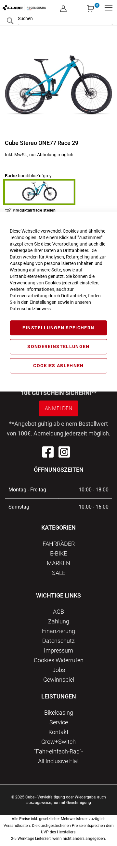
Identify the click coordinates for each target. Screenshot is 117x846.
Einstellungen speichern (58, 327)
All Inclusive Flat (58, 761)
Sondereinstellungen (58, 346)
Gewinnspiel (58, 679)
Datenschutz (58, 640)
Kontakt (58, 732)
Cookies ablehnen (58, 365)
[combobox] (65, 18)
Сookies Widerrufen (59, 660)
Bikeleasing (58, 712)
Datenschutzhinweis (30, 308)
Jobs (58, 669)
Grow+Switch (58, 741)
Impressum (58, 650)
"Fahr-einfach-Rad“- (58, 751)
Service (58, 722)
